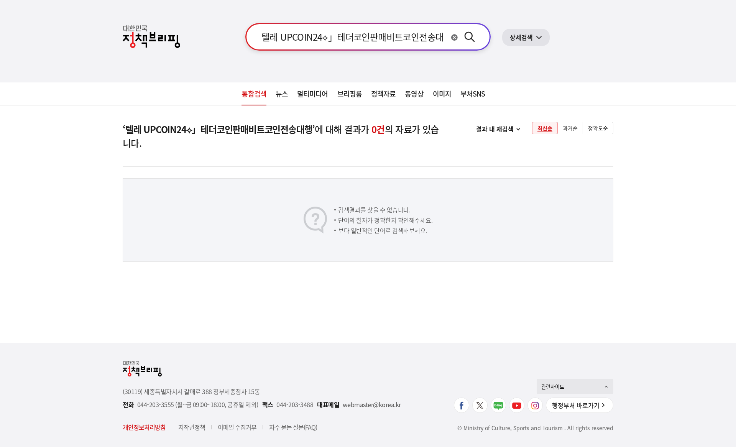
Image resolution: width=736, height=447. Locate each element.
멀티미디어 (312, 94)
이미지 (442, 94)
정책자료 (383, 94)
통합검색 (254, 94)
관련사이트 (552, 386)
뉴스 (282, 94)
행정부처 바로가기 (576, 405)
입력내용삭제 (454, 37)
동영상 (414, 94)
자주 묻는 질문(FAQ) (293, 427)
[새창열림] (461, 405)
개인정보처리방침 (144, 427)
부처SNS (472, 94)
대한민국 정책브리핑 (151, 36)
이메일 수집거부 (237, 427)
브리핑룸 (349, 94)
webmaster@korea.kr (372, 404)
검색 (469, 37)
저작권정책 (191, 427)
